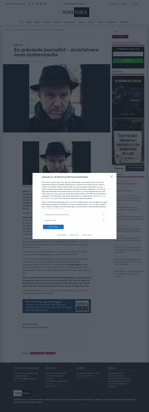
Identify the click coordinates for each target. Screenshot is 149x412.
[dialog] (74, 206)
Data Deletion (62, 235)
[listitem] (74, 214)
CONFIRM (53, 227)
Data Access (74, 235)
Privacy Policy (87, 235)
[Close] (112, 177)
